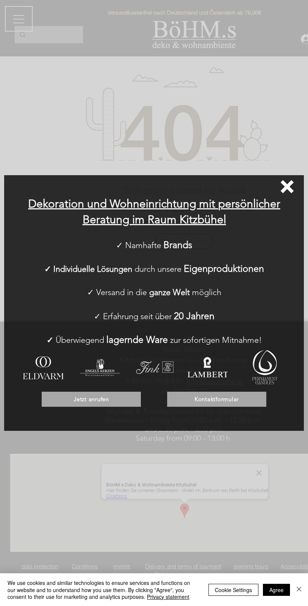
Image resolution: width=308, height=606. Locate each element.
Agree (276, 590)
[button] (287, 187)
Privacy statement (168, 596)
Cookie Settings (233, 590)
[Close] (298, 589)
